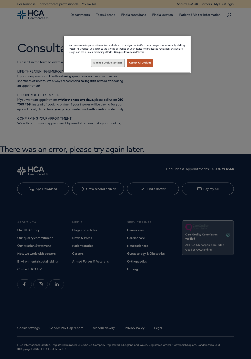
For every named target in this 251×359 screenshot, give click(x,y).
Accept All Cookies (140, 62)
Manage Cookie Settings (108, 62)
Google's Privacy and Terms (129, 52)
